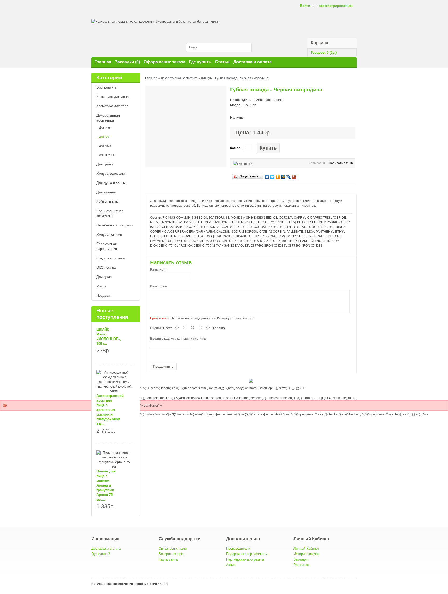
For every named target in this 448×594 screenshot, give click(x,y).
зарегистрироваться (336, 6)
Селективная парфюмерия (106, 246)
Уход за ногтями (109, 235)
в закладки (287, 148)
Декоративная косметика (108, 117)
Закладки (300, 559)
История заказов (306, 554)
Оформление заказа (164, 62)
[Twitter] (272, 176)
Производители (238, 548)
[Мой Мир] (283, 176)
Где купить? (100, 554)
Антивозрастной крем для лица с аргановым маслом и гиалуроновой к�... (110, 410)
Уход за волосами (110, 174)
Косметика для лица (112, 97)
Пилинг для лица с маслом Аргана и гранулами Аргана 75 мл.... (106, 485)
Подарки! (103, 296)
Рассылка (301, 565)
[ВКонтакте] (267, 176)
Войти (305, 6)
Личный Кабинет (306, 548)
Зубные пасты (107, 202)
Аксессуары (107, 154)
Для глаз (104, 127)
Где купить (200, 62)
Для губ (104, 136)
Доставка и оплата (252, 62)
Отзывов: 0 (317, 163)
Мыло (101, 286)
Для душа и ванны (110, 183)
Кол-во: (235, 148)
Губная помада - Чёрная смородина (241, 78)
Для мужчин (106, 192)
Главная (102, 62)
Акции (230, 565)
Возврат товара (171, 554)
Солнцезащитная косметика (109, 213)
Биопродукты (106, 87)
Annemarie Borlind (269, 100)
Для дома (104, 277)
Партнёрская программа (245, 559)
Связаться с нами (173, 548)
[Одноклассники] (278, 176)
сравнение (294, 148)
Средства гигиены (110, 258)
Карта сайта (168, 559)
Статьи (222, 62)
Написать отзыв (341, 163)
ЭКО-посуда (106, 267)
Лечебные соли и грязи (114, 225)
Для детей (104, 164)
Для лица (105, 145)
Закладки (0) (127, 62)
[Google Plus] (294, 176)
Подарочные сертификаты (246, 554)
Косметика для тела (112, 106)
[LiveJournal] (288, 176)
